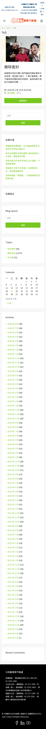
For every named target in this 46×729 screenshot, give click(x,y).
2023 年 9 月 (12, 474)
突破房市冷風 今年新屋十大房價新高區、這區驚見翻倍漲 (21, 169)
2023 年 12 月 (13, 461)
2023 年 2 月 (12, 504)
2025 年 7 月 (12, 379)
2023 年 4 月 (12, 495)
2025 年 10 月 (13, 366)
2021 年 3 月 (12, 603)
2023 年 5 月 (12, 491)
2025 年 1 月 (12, 405)
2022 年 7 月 (12, 534)
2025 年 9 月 (12, 371)
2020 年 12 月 (13, 616)
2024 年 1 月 (12, 457)
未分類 (10, 257)
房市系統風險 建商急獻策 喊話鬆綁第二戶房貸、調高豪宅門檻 (23, 155)
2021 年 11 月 (13, 568)
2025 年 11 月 (13, 362)
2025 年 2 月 (12, 401)
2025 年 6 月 (12, 384)
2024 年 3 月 (12, 448)
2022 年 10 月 (13, 521)
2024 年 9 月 (12, 422)
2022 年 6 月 (12, 538)
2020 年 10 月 (13, 624)
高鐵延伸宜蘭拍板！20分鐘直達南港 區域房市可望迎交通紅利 (23, 147)
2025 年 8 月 (12, 375)
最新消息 (11, 253)
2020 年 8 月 (12, 633)
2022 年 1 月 (12, 560)
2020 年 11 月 (13, 620)
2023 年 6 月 (12, 487)
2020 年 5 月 (12, 637)
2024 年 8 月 (12, 427)
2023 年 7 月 (12, 482)
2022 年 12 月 (13, 513)
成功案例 (11, 92)
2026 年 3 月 (12, 345)
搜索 (23, 122)
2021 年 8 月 (12, 581)
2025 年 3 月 (12, 396)
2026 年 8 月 (12, 323)
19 (12, 291)
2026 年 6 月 (12, 332)
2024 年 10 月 (13, 418)
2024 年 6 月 (12, 435)
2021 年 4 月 (12, 599)
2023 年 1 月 (12, 508)
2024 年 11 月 (13, 414)
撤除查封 (11, 66)
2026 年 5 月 (12, 336)
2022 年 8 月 (12, 530)
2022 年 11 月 (13, 517)
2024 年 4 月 (12, 444)
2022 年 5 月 (12, 543)
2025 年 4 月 (12, 392)
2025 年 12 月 (13, 358)
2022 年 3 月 (12, 551)
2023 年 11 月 (13, 465)
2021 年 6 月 (12, 590)
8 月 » (10, 303)
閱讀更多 (23, 100)
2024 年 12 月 (13, 409)
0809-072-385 (9, 7)
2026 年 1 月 (12, 353)
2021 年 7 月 (12, 586)
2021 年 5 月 (12, 594)
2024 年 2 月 (12, 452)
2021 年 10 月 (13, 573)
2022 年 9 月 (12, 525)
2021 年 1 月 (12, 611)
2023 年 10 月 (13, 470)
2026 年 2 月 (12, 349)
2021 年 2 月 (12, 607)
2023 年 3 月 (12, 500)
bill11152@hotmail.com (9, 10)
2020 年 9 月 (12, 629)
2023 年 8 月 (12, 478)
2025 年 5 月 (12, 388)
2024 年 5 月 (12, 439)
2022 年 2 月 (12, 556)
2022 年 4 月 (12, 547)
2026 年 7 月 (12, 328)
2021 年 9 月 (12, 577)
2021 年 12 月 (13, 564)
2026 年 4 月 (12, 341)
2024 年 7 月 (12, 431)
